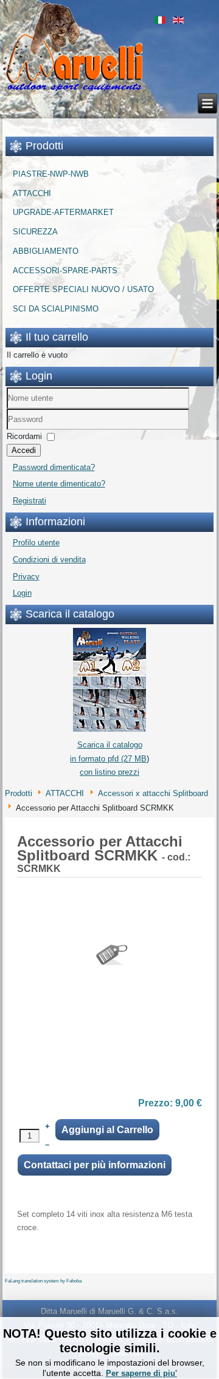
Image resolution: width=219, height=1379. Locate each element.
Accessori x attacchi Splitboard (153, 793)
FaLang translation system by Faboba (43, 1281)
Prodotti (18, 793)
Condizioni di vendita (49, 559)
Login (22, 593)
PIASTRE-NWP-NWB (51, 174)
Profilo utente (36, 542)
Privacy (26, 576)
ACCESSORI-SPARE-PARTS (65, 270)
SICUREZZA (35, 231)
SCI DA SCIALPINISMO (56, 308)
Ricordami (24, 436)
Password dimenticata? (54, 467)
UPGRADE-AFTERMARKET (63, 212)
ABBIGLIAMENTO (45, 251)
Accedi (24, 450)
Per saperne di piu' (141, 1373)
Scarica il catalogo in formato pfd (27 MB (108, 751)
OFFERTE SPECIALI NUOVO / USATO (83, 289)
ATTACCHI (32, 193)
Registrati (29, 500)
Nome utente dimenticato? (59, 483)
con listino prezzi (109, 772)
